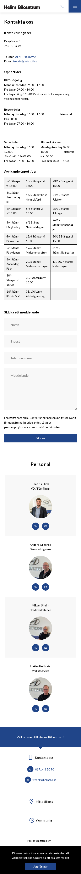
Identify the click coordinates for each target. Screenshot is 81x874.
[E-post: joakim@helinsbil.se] (45, 708)
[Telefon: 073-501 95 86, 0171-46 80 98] (35, 526)
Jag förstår (40, 866)
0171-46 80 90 (44, 769)
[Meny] (75, 6)
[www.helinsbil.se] (21, 6)
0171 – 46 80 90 (25, 56)
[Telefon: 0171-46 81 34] (35, 647)
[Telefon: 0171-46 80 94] (35, 708)
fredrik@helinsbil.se (25, 61)
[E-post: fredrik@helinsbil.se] (45, 526)
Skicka (40, 438)
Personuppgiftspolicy (39, 840)
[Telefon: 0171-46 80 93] (35, 587)
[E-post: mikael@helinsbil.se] (45, 647)
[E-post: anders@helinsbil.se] (45, 587)
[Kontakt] (62, 6)
